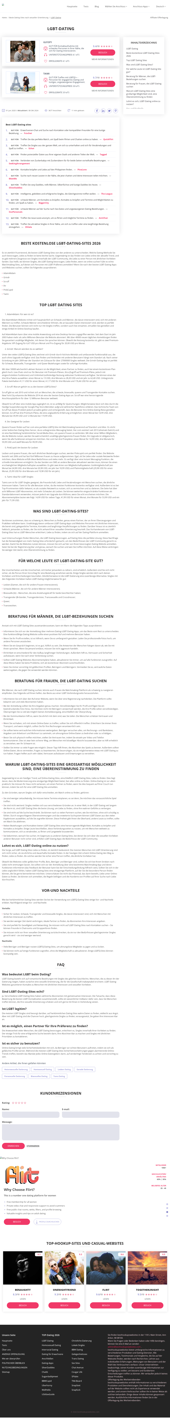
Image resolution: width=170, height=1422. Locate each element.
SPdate (75, 1376)
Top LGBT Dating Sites (136, 60)
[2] (16, 1102)
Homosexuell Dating (43, 1069)
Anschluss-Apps (140, 6)
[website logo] (22, 51)
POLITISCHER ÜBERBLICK (13, 1363)
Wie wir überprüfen (11, 1358)
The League (106, 193)
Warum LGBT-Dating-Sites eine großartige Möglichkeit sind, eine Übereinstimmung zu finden (141, 94)
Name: (5, 1109)
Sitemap (6, 1372)
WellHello (46, 1390)
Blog (97, 6)
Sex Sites (76, 1363)
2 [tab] (167, 1208)
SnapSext (76, 1385)
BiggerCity (44, 202)
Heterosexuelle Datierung (16, 1069)
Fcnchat (28, 133)
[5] (25, 1102)
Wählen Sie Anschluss (115, 6)
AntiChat (103, 218)
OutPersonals (15, 212)
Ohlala (28, 227)
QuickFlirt (108, 139)
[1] (13, 1102)
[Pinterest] (115, 110)
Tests (86, 6)
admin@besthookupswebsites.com (124, 1346)
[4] (22, 1102)
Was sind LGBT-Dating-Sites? (139, 64)
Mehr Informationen (103, 59)
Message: (7, 1121)
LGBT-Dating (132, 48)
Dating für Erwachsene (52, 1354)
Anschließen (47, 1358)
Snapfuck (76, 1390)
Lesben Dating (64, 1069)
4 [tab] (167, 1216)
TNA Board (77, 1381)
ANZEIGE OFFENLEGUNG (13, 1354)
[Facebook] (97, 110)
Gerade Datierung (85, 1069)
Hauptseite (72, 6)
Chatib (45, 1372)
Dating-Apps (47, 1363)
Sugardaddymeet (50, 1376)
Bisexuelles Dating (39, 1076)
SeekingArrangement (19, 163)
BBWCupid (47, 1381)
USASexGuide (48, 1394)
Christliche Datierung (82, 1340)
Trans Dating (59, 1076)
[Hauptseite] (3, 5)
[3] (19, 1102)
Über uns (6, 1349)
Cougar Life (77, 1372)
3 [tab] (167, 1212)
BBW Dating (77, 1349)
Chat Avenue (78, 1367)
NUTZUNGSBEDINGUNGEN (14, 1367)
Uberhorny (47, 1385)
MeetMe (13, 178)
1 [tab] (167, 1204)
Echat (31, 148)
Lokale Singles (78, 1345)
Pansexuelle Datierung (14, 1076)
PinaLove (82, 169)
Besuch (102, 52)
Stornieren (33, 1146)
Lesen (23, 1299)
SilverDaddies (15, 187)
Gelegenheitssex (79, 1354)
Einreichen (13, 1146)
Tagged (103, 154)
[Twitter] (109, 110)
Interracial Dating (50, 1349)
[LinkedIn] (103, 110)
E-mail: (66, 1109)
